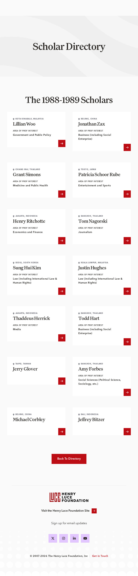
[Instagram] (63, 538)
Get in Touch (100, 556)
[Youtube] (85, 538)
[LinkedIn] (74, 538)
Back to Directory (69, 458)
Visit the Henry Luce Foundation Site (65, 510)
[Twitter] (53, 538)
